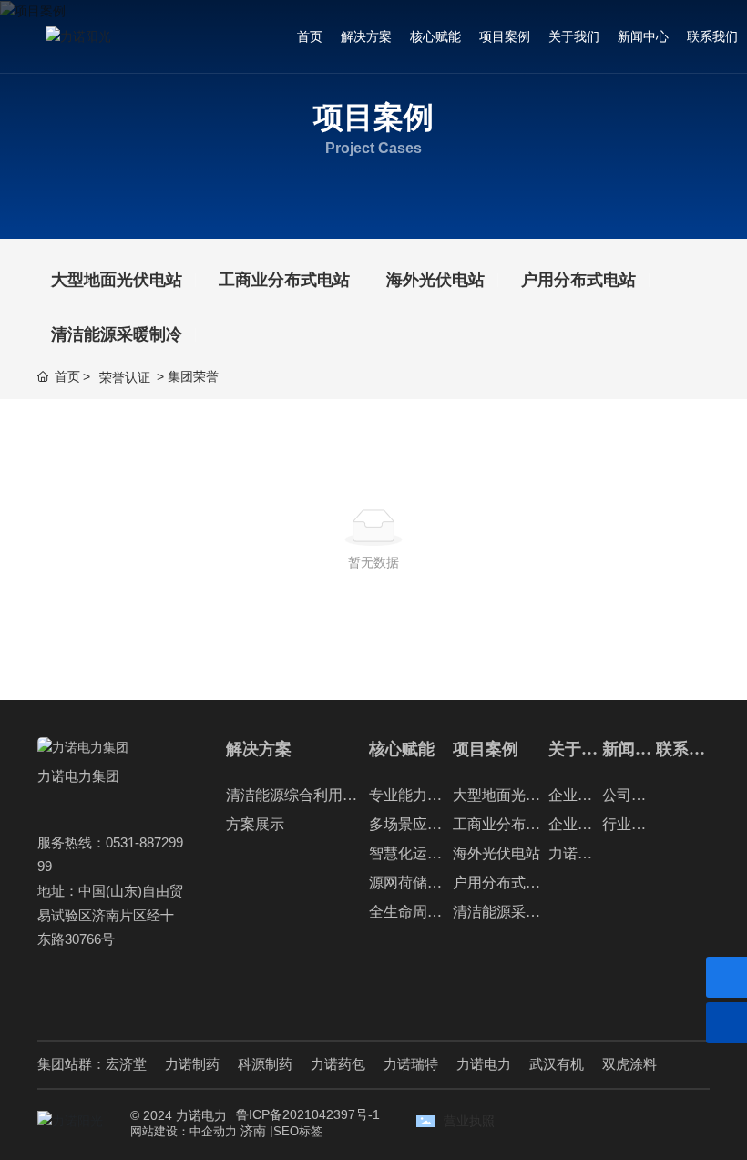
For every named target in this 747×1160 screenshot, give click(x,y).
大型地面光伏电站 (116, 280)
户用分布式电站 (578, 280)
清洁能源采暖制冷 (116, 334)
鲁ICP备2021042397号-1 (308, 1114)
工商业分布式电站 (284, 280)
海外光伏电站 (435, 280)
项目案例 (373, 118)
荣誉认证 (124, 377)
